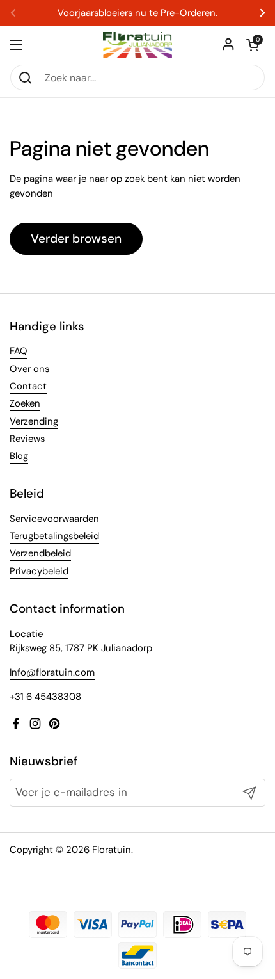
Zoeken (25, 403)
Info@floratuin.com (52, 672)
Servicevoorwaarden (54, 518)
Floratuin (111, 849)
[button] (252, 45)
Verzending (34, 421)
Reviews (27, 438)
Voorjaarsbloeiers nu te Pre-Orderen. (137, 13)
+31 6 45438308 (45, 696)
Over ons (29, 368)
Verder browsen (76, 239)
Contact (28, 386)
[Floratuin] (137, 45)
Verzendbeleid (40, 553)
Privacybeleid (39, 571)
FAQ (19, 350)
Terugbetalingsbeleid (54, 536)
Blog (19, 455)
